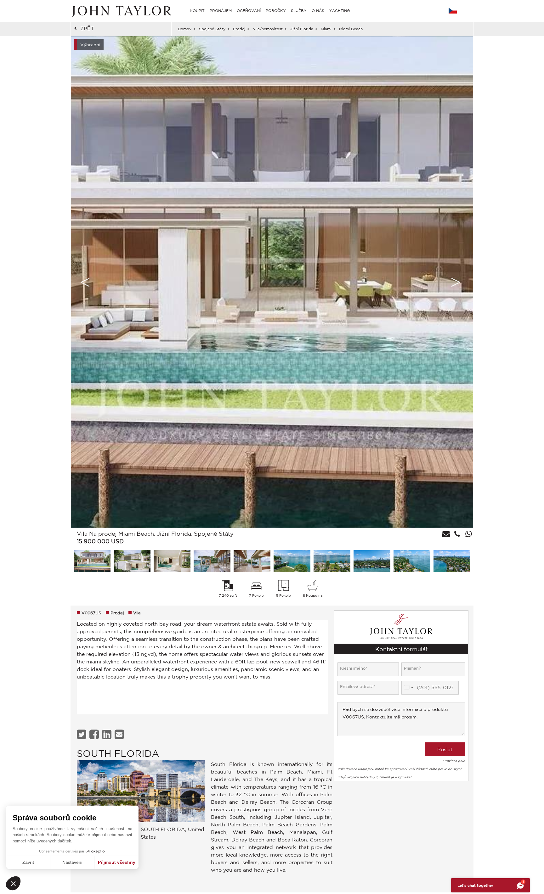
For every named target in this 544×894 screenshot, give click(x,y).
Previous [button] (85, 282)
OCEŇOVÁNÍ (249, 10)
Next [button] (456, 282)
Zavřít (28, 862)
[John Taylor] (121, 10)
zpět (87, 28)
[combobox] (408, 687)
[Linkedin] (107, 734)
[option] (272, 282)
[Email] (120, 734)
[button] (13, 883)
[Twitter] (82, 734)
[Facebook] (94, 734)
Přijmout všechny (116, 862)
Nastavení (72, 862)
